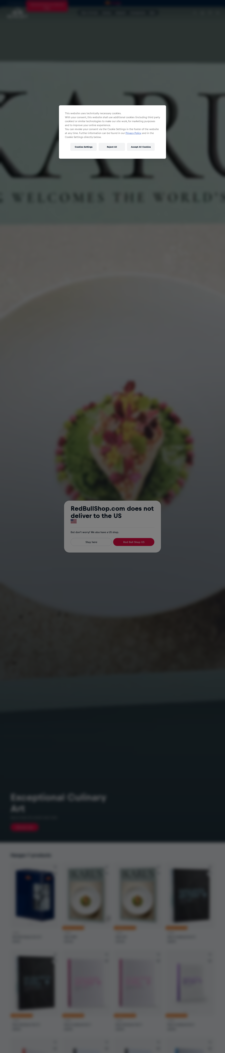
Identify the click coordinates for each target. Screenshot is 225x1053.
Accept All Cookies (141, 146)
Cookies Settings (83, 146)
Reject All (112, 146)
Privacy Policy (133, 133)
